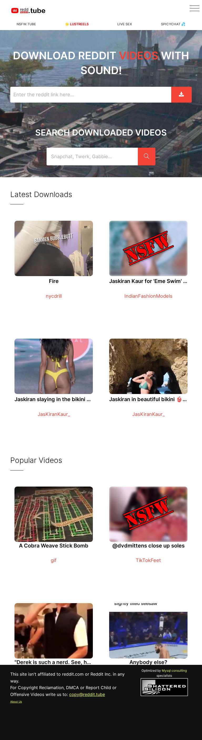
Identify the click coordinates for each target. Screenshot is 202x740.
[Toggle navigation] (194, 8)
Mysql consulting (174, 670)
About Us (16, 701)
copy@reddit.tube (87, 694)
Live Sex (124, 24)
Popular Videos (36, 460)
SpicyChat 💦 (173, 24)
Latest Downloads (41, 194)
